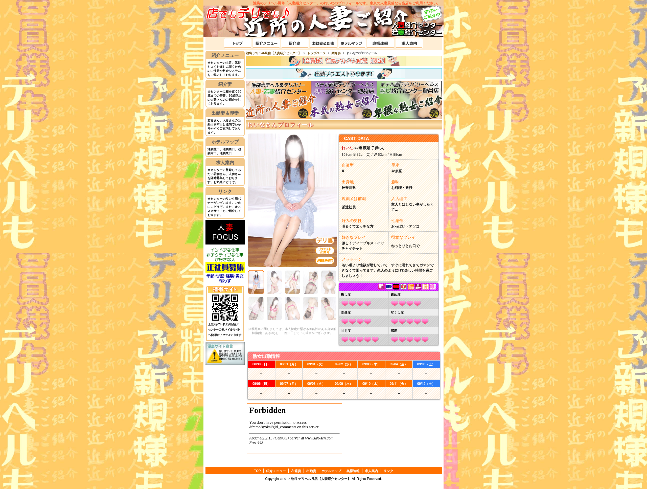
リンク (225, 191)
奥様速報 (353, 471)
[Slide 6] (256, 308)
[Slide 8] (292, 308)
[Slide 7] (274, 308)
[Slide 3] (292, 282)
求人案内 (225, 162)
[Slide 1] (256, 282)
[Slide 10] (329, 308)
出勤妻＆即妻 (225, 112)
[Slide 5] (329, 282)
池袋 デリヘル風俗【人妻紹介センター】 (321, 478)
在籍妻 (296, 471)
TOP (257, 471)
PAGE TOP (632, 474)
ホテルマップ (225, 141)
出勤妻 (311, 471)
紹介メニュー (225, 55)
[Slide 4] (311, 282)
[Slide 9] (311, 308)
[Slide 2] (274, 282)
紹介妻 (225, 84)
